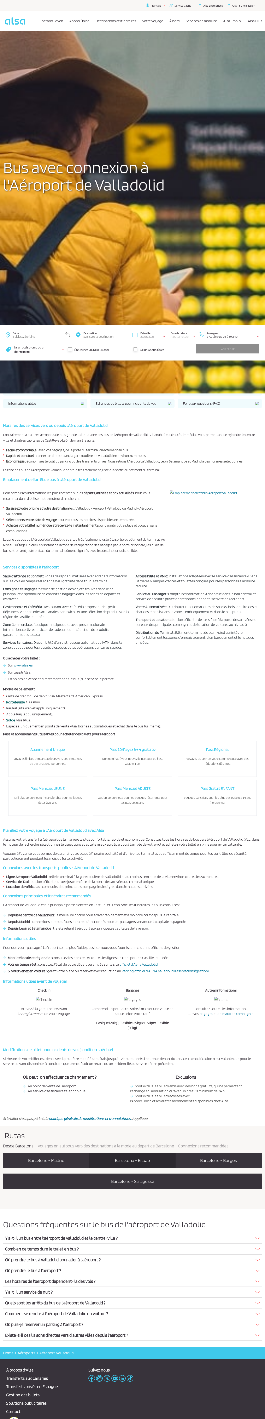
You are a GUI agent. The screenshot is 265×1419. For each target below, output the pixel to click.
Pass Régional (217, 749)
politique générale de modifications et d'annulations (90, 1118)
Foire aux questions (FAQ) (201, 403)
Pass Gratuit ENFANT (217, 788)
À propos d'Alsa (20, 1370)
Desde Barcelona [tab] (18, 1146)
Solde (10, 720)
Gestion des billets (23, 1394)
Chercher (228, 348)
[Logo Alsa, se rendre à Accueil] (15, 21)
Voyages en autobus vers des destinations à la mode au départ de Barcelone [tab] (106, 1146)
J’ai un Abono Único (152, 350)
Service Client (183, 5)
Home (8, 1352)
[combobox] (36, 334)
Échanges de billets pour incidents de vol (126, 403)
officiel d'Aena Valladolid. (138, 964)
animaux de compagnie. (236, 1013)
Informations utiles (22, 403)
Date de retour (179, 333)
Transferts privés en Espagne (32, 1386)
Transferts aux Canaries (27, 1378)
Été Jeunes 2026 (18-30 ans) (91, 350)
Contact (13, 1411)
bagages (206, 1013)
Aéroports (26, 1352)
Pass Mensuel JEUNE (48, 788)
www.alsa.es (23, 665)
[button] (132, 1238)
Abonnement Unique (47, 749)
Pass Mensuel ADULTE (133, 788)
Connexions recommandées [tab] (203, 1146)
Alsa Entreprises (213, 5)
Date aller (146, 333)
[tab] (132, 1238)
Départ (17, 333)
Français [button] (156, 5)
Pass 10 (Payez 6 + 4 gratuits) (132, 749)
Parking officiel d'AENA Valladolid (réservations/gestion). (165, 971)
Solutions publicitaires (26, 1403)
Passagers (212, 333)
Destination (90, 333)
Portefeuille (15, 702)
